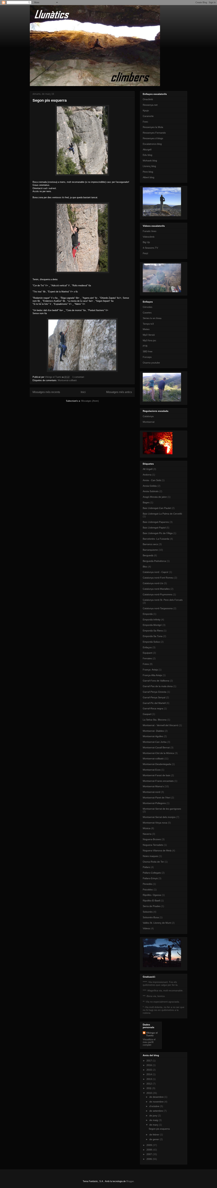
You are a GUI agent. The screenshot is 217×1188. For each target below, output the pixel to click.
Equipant (147, 652)
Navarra (147, 833)
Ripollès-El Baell (151, 900)
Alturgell (147, 149)
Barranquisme (150, 549)
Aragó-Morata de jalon (155, 496)
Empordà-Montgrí (152, 625)
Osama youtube (151, 362)
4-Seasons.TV (150, 247)
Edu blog (147, 155)
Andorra (147, 474)
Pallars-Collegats (152, 872)
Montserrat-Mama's (153, 786)
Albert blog (148, 177)
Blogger (130, 1181)
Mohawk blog (150, 160)
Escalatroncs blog (152, 144)
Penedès (147, 884)
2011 (149, 1088)
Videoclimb (148, 236)
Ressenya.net (150, 105)
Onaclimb (148, 99)
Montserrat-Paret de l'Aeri (156, 797)
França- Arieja (150, 669)
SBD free (147, 351)
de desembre (156, 1097)
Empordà (148, 614)
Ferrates (147, 658)
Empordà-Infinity (151, 619)
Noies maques (150, 856)
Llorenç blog (149, 166)
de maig (154, 1120)
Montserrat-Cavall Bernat (156, 747)
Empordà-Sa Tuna (152, 636)
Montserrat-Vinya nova (155, 822)
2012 (149, 1083)
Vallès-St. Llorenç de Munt (157, 922)
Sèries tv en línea (152, 318)
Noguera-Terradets (153, 845)
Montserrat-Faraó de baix (156, 775)
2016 (149, 1065)
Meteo (146, 329)
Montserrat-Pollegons (154, 803)
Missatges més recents (46, 392)
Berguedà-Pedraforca (154, 561)
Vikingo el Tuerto (152, 1034)
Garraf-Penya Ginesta (154, 691)
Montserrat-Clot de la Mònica (158, 753)
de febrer (154, 1134)
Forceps (147, 357)
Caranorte (148, 116)
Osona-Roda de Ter (153, 861)
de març (154, 1124)
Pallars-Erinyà (150, 878)
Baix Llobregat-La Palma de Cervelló (162, 513)
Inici (83, 392)
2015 (149, 1069)
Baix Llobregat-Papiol (154, 527)
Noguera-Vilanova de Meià (157, 850)
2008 (149, 1149)
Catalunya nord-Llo (153, 583)
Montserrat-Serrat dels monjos (159, 817)
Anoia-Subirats (151, 491)
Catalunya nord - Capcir (155, 572)
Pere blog (148, 171)
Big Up (146, 242)
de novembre (156, 1101)
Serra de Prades (151, 906)
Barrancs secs (150, 544)
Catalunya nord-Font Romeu (158, 577)
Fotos (146, 664)
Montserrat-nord (151, 792)
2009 (149, 1145)
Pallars (146, 867)
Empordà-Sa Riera (153, 630)
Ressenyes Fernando (154, 132)
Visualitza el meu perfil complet (149, 1042)
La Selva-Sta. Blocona (154, 719)
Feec (145, 121)
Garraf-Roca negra (153, 708)
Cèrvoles (147, 307)
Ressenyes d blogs (153, 138)
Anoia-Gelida (150, 485)
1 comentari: (78, 377)
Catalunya (148, 416)
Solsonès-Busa (151, 917)
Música (146, 828)
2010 (149, 1093)
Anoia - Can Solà (152, 480)
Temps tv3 (148, 323)
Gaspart (147, 714)
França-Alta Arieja (152, 675)
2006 (149, 1159)
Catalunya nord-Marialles (156, 588)
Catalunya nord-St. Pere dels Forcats (163, 599)
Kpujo (146, 110)
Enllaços (147, 647)
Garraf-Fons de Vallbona (156, 680)
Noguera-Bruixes (152, 839)
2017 (149, 1060)
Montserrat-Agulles (153, 736)
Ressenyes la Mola (153, 127)
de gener (154, 1139)
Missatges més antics (119, 392)
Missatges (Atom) (90, 401)
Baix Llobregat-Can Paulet (157, 508)
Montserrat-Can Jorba (154, 742)
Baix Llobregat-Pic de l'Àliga (158, 533)
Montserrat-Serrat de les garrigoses (162, 808)
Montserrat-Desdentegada (157, 764)
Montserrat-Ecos (152, 769)
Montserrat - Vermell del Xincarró (160, 725)
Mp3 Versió (149, 334)
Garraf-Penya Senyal (154, 697)
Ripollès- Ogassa (152, 895)
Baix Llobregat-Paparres (156, 522)
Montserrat (148, 421)
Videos (146, 928)
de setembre (156, 1110)
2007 (149, 1154)
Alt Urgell (147, 469)
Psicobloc (148, 889)
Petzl (145, 253)
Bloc (145, 566)
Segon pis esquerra (50, 100)
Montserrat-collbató (67, 380)
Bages (146, 502)
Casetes (147, 312)
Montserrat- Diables (153, 730)
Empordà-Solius (151, 641)
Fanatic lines (149, 231)
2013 (149, 1079)
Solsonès (148, 911)
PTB (145, 346)
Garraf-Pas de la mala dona (158, 686)
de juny (153, 1115)
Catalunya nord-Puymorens (157, 594)
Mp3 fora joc (149, 340)
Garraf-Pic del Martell (154, 703)
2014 (149, 1074)
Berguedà (148, 555)
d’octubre (154, 1106)
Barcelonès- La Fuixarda (156, 538)
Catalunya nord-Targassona (158, 608)
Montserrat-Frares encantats (158, 781)
